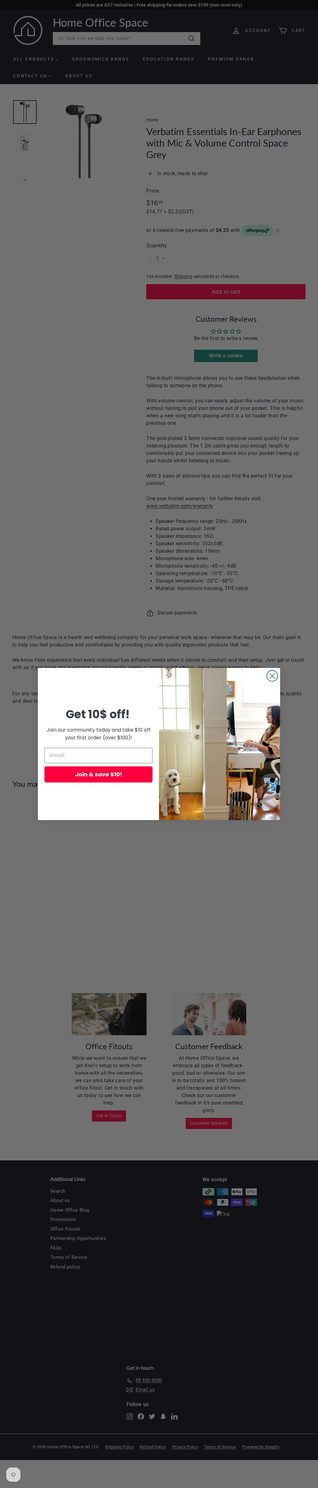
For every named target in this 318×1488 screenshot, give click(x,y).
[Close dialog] (272, 675)
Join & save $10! (98, 774)
